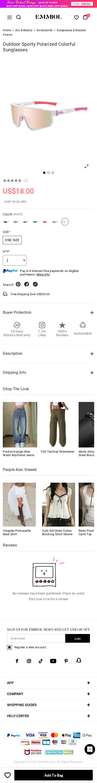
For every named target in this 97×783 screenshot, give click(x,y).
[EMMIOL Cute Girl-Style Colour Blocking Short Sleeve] (58, 504)
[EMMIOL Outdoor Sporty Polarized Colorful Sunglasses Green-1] (36, 223)
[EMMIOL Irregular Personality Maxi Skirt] (19, 504)
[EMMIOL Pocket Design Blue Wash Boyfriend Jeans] (20, 424)
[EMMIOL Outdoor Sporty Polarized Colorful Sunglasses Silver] (55, 223)
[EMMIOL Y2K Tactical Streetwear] (58, 424)
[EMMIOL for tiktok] (40, 661)
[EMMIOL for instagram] (29, 661)
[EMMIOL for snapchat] (79, 660)
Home (7, 30)
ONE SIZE (12, 240)
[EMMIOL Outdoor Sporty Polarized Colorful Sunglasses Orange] (46, 223)
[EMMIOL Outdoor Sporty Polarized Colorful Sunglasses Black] (7, 223)
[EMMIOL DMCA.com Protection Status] (59, 755)
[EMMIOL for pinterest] (66, 661)
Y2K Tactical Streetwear (57, 451)
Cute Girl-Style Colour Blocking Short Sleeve (57, 532)
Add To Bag (53, 775)
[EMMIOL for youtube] (53, 661)
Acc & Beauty (24, 30)
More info (43, 274)
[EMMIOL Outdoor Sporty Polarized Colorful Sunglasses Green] (26, 223)
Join (77, 639)
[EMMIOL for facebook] (17, 661)
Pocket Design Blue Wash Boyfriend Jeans (18, 453)
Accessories (45, 30)
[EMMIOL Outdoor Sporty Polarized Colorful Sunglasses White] (65, 223)
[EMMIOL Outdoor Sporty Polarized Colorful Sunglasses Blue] (16, 223)
